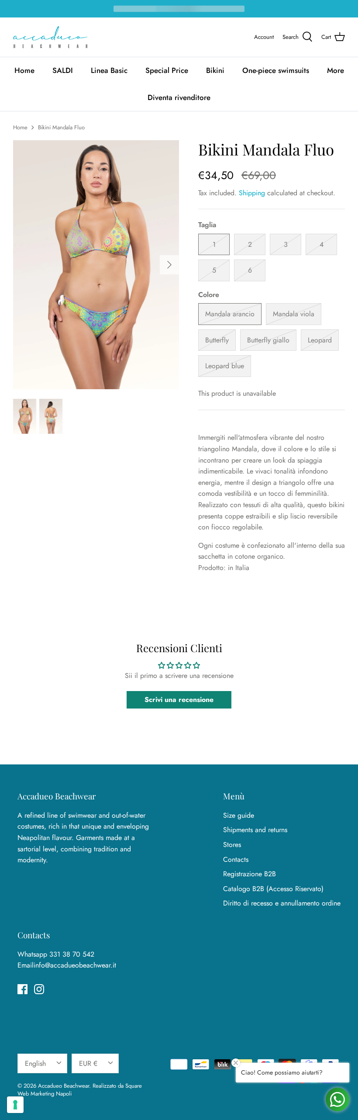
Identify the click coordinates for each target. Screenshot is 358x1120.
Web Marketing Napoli (44, 1093)
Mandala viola (293, 314)
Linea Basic (109, 70)
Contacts (235, 859)
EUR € (88, 1063)
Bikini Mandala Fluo (61, 127)
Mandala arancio (230, 314)
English (35, 1063)
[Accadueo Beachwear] (50, 37)
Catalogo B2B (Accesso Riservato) (273, 889)
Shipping (252, 193)
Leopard (320, 340)
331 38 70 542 (71, 954)
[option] (96, 264)
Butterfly (217, 340)
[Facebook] (22, 989)
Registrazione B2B (249, 874)
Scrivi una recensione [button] (179, 700)
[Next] (169, 264)
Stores (232, 845)
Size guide (238, 815)
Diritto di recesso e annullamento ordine (282, 903)
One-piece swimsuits (275, 70)
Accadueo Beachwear (63, 1086)
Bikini (215, 70)
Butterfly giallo (268, 340)
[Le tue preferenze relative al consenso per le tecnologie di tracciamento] (15, 1104)
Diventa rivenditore (179, 97)
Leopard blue (224, 366)
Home (24, 70)
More (335, 70)
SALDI (62, 70)
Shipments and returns (255, 830)
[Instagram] (39, 989)
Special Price (166, 70)
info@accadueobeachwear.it (75, 965)
